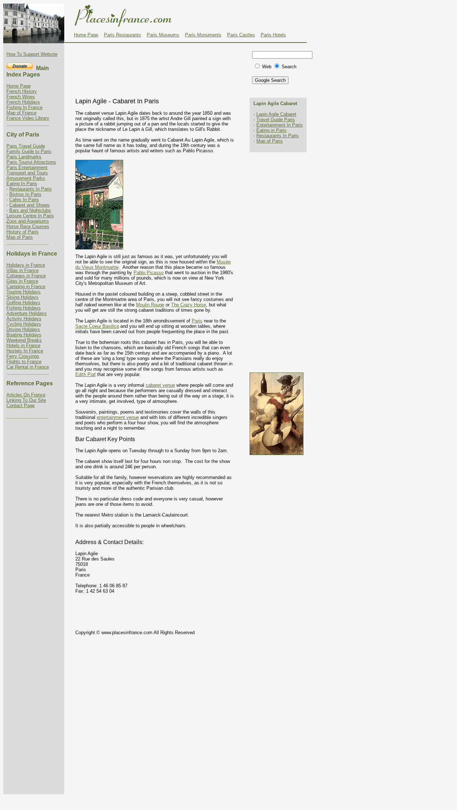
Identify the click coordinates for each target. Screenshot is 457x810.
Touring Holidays (23, 292)
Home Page (86, 35)
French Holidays (23, 102)
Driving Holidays (23, 329)
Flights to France (23, 361)
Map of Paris (19, 237)
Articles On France (25, 394)
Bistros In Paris (25, 194)
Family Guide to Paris (28, 151)
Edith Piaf (85, 374)
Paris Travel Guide (25, 146)
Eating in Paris (271, 130)
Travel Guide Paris (275, 119)
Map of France (21, 112)
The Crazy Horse (188, 304)
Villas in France (22, 270)
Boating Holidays (23, 334)
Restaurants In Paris (30, 189)
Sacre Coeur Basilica (97, 326)
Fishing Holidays (23, 308)
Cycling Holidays (23, 324)
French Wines (20, 96)
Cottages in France (26, 275)
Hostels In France (24, 351)
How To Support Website (31, 54)
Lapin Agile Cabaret (276, 114)
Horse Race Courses (27, 226)
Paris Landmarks (23, 156)
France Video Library (27, 118)
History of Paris (22, 231)
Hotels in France (23, 345)
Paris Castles (241, 35)
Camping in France (25, 286)
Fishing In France (24, 107)
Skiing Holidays (22, 297)
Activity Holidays (23, 318)
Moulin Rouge (150, 304)
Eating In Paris (21, 183)
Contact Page (20, 405)
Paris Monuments (203, 35)
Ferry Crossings (22, 356)
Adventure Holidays (26, 313)
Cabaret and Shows (29, 205)
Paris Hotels (273, 35)
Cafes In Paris (24, 199)
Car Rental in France (27, 367)
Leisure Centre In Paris (30, 215)
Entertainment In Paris (279, 125)
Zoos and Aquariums (27, 221)
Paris (197, 320)
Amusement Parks (25, 178)
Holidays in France (25, 265)
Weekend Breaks (24, 340)
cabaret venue (160, 385)
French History (21, 91)
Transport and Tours (27, 173)
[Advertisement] (157, 60)
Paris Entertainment (26, 167)
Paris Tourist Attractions (31, 162)
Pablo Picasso (149, 272)
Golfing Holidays (23, 302)
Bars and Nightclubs (30, 210)
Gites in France (22, 281)
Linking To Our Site (26, 400)
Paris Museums (163, 35)
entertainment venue (118, 417)
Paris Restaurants (122, 35)
